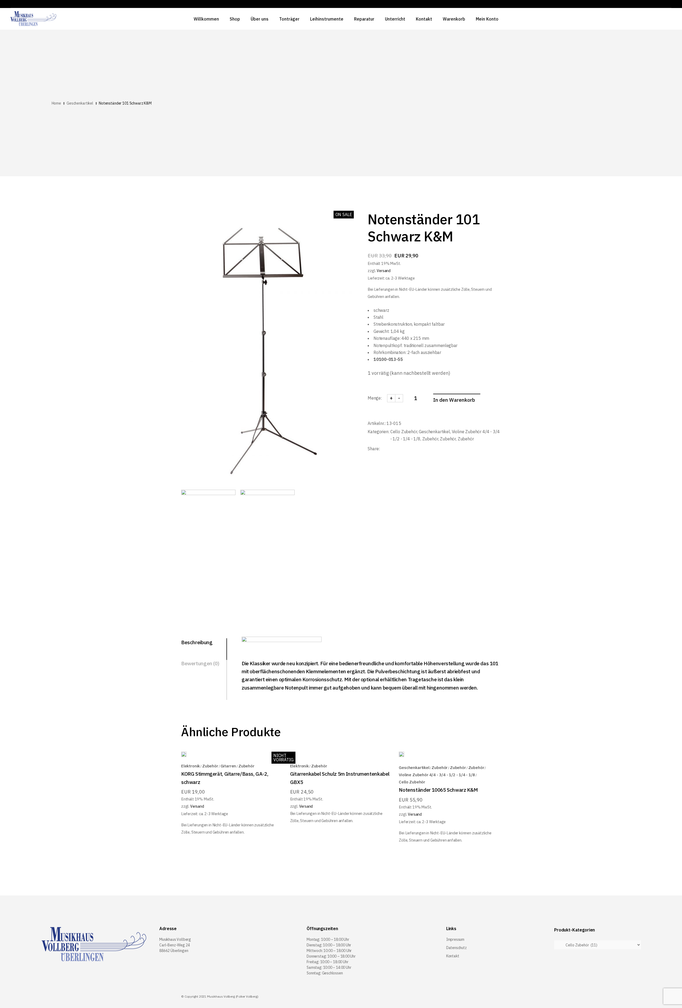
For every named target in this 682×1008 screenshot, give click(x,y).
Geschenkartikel (434, 431)
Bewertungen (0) (200, 663)
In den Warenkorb (454, 400)
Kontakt (452, 956)
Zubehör (430, 438)
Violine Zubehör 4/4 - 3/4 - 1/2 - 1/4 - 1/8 (437, 774)
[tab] (204, 642)
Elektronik (190, 765)
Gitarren (228, 765)
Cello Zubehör (403, 431)
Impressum (455, 939)
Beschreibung (196, 642)
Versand (384, 270)
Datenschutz (456, 947)
